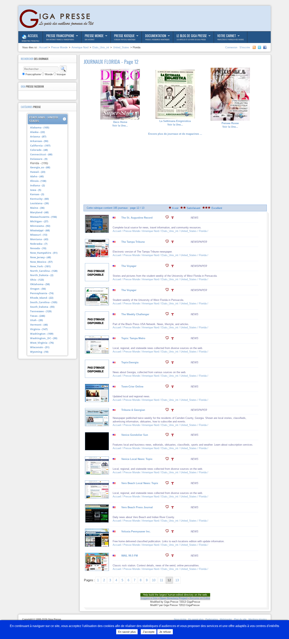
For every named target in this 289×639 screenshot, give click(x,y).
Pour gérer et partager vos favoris (230, 39)
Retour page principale (30, 40)
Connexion (231, 47)
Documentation (155, 35)
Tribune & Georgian (133, 409)
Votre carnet (226, 35)
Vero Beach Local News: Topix (139, 483)
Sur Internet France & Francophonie (60, 39)
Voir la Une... (120, 124)
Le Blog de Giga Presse (192, 35)
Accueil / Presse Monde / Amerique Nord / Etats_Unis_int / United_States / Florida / (161, 231)
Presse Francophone (60, 35)
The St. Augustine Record (137, 217)
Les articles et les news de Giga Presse (191, 39)
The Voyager (128, 266)
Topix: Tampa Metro (133, 338)
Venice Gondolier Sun (134, 434)
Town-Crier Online (132, 386)
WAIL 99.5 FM (129, 555)
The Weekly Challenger (135, 314)
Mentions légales (258, 619)
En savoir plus (195, 619)
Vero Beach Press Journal (137, 507)
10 (154, 580)
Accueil (33, 35)
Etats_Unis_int (100, 47)
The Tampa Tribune (133, 241)
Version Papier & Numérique (124, 39)
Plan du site (240, 619)
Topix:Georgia (129, 362)
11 (161, 580)
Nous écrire (180, 619)
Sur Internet (89, 39)
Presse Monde (94, 35)
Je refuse (165, 631)
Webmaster (226, 619)
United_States (121, 47)
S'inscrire (244, 47)
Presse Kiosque (124, 35)
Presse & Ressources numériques (157, 39)
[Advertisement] (175, 170)
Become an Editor (200, 598)
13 (177, 580)
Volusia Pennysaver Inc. (136, 531)
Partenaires (211, 619)
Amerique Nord (80, 47)
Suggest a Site (148, 598)
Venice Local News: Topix (136, 459)
